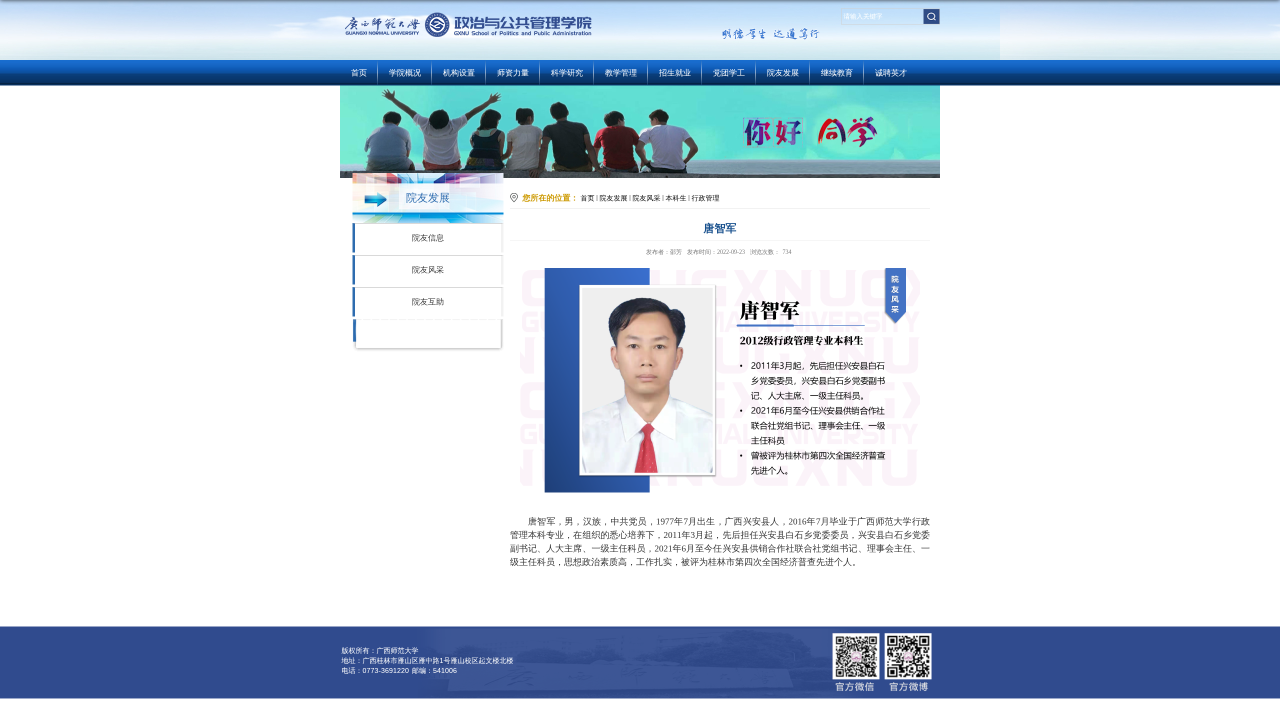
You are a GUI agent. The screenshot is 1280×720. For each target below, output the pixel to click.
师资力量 (513, 72)
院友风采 (428, 270)
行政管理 (706, 198)
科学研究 (567, 72)
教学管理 (621, 72)
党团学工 (729, 72)
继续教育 (837, 72)
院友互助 (428, 302)
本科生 (676, 198)
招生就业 (675, 72)
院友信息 (428, 238)
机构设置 (459, 72)
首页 (359, 72)
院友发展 (783, 72)
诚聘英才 (891, 72)
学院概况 (405, 72)
